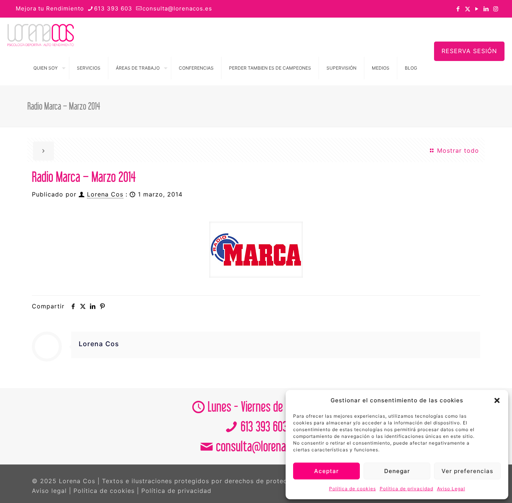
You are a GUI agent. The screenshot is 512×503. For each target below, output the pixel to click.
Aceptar (326, 471)
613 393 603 (113, 8)
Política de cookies (352, 488)
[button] (497, 400)
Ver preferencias (467, 471)
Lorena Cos (105, 194)
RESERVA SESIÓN (469, 51)
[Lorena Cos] (40, 34)
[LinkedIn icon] (486, 8)
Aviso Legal (451, 488)
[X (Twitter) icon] (467, 8)
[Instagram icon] (496, 8)
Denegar (397, 471)
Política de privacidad (406, 488)
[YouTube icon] (477, 8)
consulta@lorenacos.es (177, 8)
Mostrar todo (457, 150)
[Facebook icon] (458, 8)
